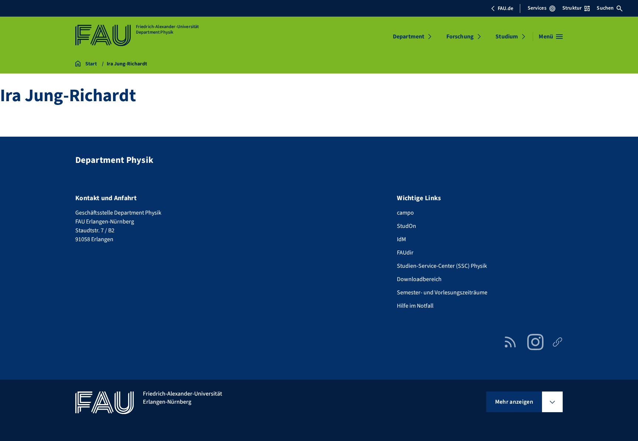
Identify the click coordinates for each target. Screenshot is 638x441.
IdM (401, 239)
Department (409, 37)
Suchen (605, 8)
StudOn (406, 226)
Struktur (572, 8)
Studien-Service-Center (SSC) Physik (442, 266)
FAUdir (405, 253)
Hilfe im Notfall (415, 306)
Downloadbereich (419, 279)
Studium (506, 37)
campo (405, 213)
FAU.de (505, 8)
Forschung (460, 37)
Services (537, 8)
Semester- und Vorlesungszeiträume (442, 292)
